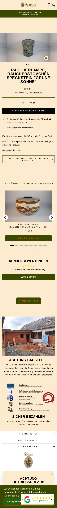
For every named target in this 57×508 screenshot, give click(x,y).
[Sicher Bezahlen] (28, 398)
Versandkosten (36, 92)
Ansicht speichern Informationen (20, 128)
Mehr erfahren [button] (11, 496)
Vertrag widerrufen (28, 301)
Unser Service (28, 446)
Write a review (28, 277)
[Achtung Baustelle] (28, 336)
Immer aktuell (27, 440)
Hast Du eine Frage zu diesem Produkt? (28, 159)
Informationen (28, 434)
